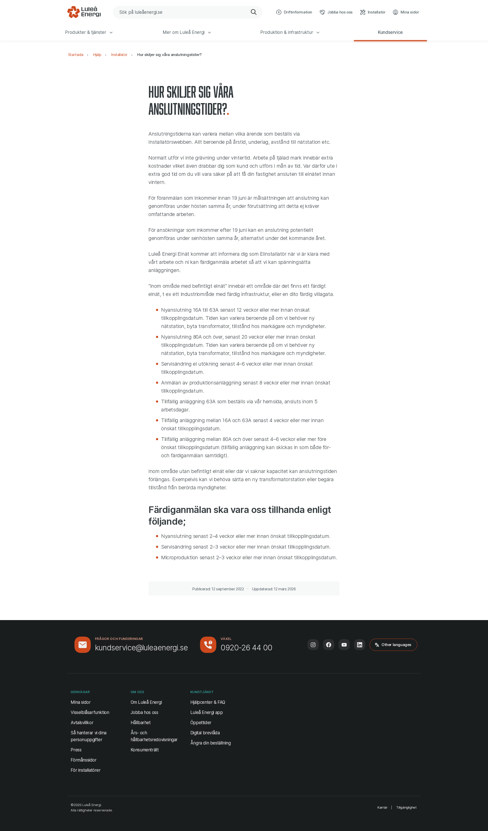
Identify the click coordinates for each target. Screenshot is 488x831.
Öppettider (200, 722)
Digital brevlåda (205, 732)
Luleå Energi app (206, 712)
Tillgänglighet (406, 807)
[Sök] (254, 12)
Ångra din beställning (210, 743)
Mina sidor (80, 702)
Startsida (75, 54)
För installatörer (85, 770)
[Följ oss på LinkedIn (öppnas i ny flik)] (359, 644)
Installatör (119, 54)
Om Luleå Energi (146, 702)
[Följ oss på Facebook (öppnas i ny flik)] (328, 644)
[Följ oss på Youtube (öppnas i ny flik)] (344, 644)
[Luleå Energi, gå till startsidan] (84, 12)
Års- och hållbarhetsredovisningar (154, 736)
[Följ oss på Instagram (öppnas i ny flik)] (313, 644)
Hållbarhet (141, 722)
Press (76, 749)
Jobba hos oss (144, 712)
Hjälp (97, 54)
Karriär (382, 807)
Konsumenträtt (145, 749)
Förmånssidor (83, 760)
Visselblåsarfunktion (90, 712)
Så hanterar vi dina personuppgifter (88, 736)
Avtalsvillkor (82, 722)
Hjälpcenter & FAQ (207, 702)
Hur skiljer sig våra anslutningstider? (169, 54)
